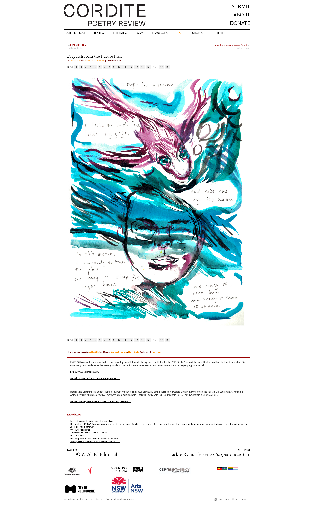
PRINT (220, 32)
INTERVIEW (120, 32)
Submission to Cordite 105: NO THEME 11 (88, 433)
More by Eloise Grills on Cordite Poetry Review (95, 378)
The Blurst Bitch (77, 436)
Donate (240, 23)
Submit (241, 6)
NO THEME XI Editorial (80, 430)
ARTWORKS (94, 352)
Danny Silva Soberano (95, 61)
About (241, 14)
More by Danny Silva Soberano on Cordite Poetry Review (100, 401)
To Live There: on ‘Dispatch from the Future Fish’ (91, 421)
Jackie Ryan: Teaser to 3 (230, 45)
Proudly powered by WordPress (232, 499)
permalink (157, 352)
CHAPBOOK (199, 32)
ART (181, 32)
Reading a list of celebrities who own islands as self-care (95, 442)
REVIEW (99, 32)
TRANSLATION (161, 32)
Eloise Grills (75, 61)
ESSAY (140, 32)
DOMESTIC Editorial (79, 45)
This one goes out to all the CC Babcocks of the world (94, 439)
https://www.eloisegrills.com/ (84, 372)
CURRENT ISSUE (75, 32)
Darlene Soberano (119, 352)
